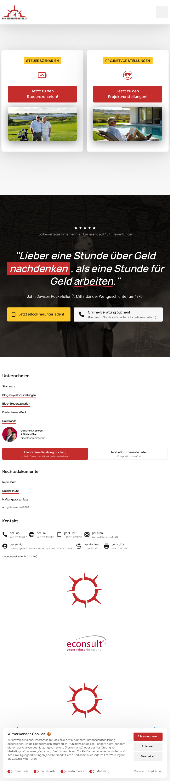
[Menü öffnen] (162, 12)
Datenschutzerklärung (148, 771)
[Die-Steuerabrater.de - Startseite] (14, 12)
